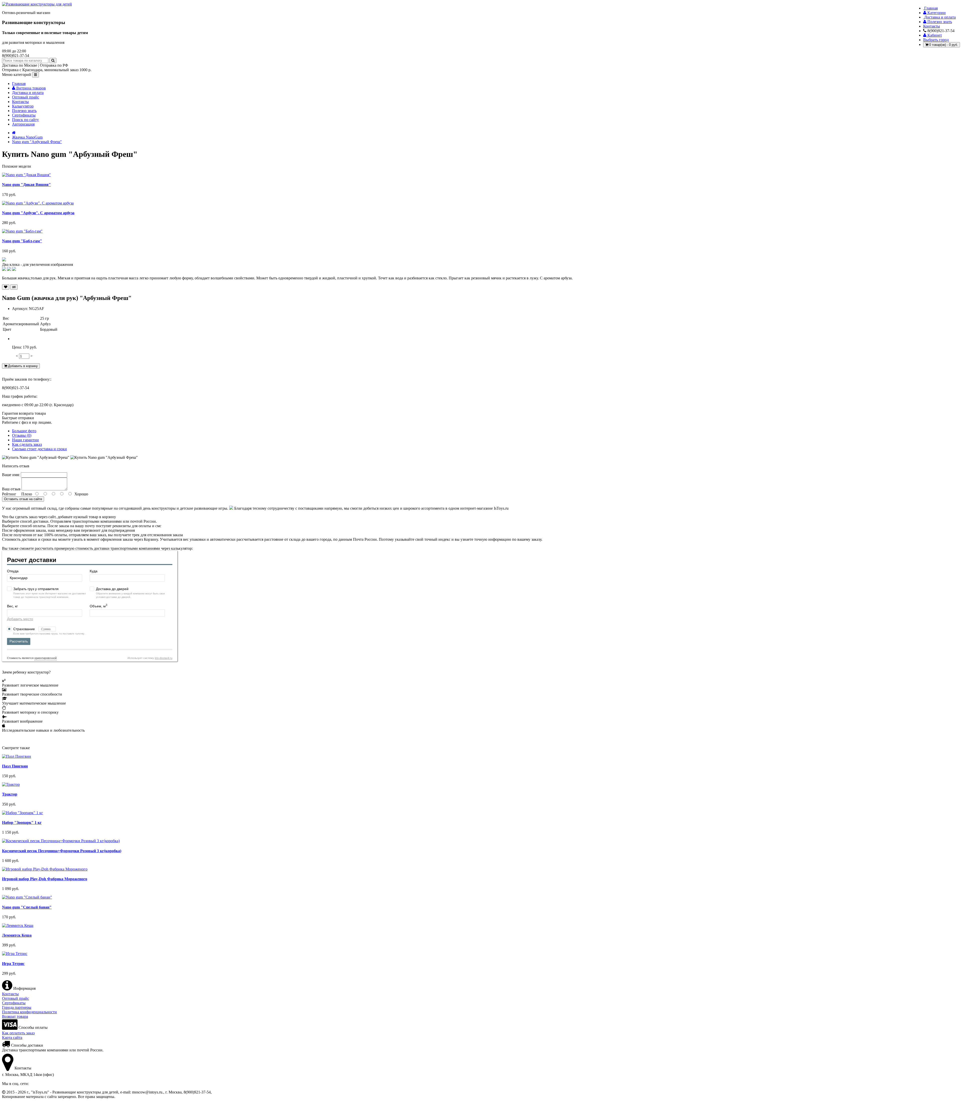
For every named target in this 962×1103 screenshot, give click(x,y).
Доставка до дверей (112, 589)
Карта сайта (12, 1037)
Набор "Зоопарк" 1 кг (22, 822)
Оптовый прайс (25, 97)
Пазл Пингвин (15, 766)
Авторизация (23, 124)
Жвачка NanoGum (27, 137)
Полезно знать (24, 110)
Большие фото (24, 431)
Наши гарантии (25, 440)
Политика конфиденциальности (29, 1012)
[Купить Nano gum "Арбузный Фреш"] (4, 260)
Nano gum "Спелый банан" (27, 907)
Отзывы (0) (21, 435)
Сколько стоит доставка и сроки (39, 449)
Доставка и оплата (28, 92)
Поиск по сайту (25, 120)
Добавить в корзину (22, 366)
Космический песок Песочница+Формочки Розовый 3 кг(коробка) (61, 851)
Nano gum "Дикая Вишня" (26, 184)
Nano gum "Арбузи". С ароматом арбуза (38, 213)
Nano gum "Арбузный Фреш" (37, 142)
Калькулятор (23, 106)
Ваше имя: (11, 475)
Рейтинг (9, 494)
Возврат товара (15, 1016)
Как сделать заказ (27, 444)
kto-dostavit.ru (163, 657)
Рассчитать (19, 641)
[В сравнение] (14, 287)
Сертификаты (24, 115)
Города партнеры (16, 1007)
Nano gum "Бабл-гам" (22, 241)
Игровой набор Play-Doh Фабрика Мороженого (44, 879)
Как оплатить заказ (18, 1033)
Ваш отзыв (11, 489)
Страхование (24, 629)
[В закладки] (5, 287)
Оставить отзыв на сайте (23, 499)
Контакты (20, 101)
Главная (19, 83)
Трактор (9, 794)
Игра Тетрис (13, 963)
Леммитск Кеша (17, 935)
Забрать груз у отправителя (36, 589)
